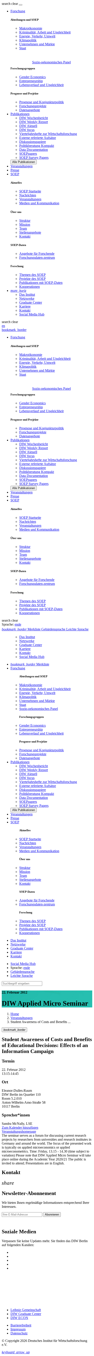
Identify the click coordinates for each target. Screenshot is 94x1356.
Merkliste (29, 664)
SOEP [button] (14, 174)
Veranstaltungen (21, 166)
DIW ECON (19, 1318)
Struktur (24, 220)
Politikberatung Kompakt (36, 146)
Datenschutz (19, 1333)
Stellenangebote (30, 232)
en (3, 326)
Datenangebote (29, 110)
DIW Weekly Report (33, 122)
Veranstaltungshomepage (19, 1131)
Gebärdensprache (22, 972)
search (6, 4)
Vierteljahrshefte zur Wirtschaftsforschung (48, 134)
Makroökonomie (30, 28)
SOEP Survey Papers (34, 157)
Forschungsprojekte (32, 106)
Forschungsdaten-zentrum (37, 257)
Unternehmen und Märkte (37, 44)
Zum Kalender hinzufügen (20, 1127)
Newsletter (9, 1222)
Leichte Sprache (21, 975)
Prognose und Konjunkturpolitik (41, 102)
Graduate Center (30, 302)
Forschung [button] (17, 11)
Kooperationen (29, 286)
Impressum (18, 1329)
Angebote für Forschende (36, 253)
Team (23, 228)
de (19, 624)
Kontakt (24, 236)
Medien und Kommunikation (39, 203)
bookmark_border (14, 330)
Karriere (25, 306)
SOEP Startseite (30, 191)
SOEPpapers (28, 153)
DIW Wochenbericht (33, 118)
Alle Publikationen (23, 162)
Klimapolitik (28, 40)
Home (14, 1014)
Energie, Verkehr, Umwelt (37, 36)
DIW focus (27, 130)
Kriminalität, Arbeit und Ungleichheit (45, 32)
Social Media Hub (31, 314)
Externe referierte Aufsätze (37, 138)
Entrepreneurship (31, 81)
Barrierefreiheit (20, 1325)
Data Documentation (33, 149)
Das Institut (27, 294)
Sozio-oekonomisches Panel (51, 62)
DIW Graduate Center (25, 1314)
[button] (10, 4)
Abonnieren (52, 1214)
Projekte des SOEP (32, 279)
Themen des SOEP (32, 275)
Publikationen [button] (20, 114)
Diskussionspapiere (32, 142)
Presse (14, 170)
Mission (24, 224)
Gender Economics (32, 77)
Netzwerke (26, 298)
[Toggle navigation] (20, 5)
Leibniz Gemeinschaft (25, 1310)
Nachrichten (27, 195)
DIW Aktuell (28, 126)
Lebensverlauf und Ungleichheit (41, 85)
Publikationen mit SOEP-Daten (41, 283)
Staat (22, 48)
